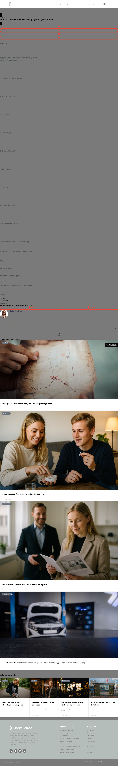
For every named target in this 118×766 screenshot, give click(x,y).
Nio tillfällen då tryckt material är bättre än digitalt (24, 585)
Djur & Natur (45, 4)
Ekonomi (52, 4)
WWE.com (4, 298)
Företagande (59, 4)
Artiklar (14, 322)
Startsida (2, 43)
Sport (94, 4)
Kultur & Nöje (74, 4)
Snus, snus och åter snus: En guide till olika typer (23, 494)
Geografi (67, 4)
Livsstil (81, 4)
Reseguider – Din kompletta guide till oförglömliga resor (27, 404)
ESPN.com (4, 300)
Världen (99, 4)
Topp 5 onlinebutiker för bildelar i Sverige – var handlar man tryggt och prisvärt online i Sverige (44, 663)
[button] (104, 4)
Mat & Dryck (87, 4)
